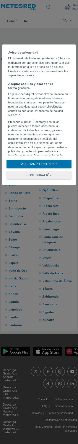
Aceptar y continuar (39, 164)
